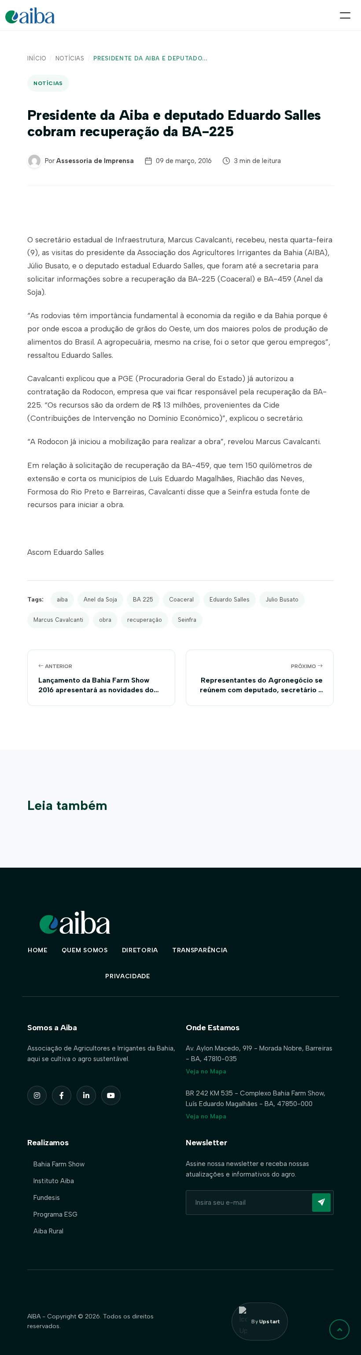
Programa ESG (55, 1214)
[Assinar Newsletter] (321, 1202)
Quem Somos (85, 950)
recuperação (144, 619)
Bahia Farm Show (59, 1164)
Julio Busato (281, 599)
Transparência (200, 950)
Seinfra (187, 619)
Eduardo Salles (230, 599)
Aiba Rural (48, 1231)
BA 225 (143, 599)
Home (38, 950)
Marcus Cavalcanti (58, 619)
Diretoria (140, 950)
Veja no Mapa (206, 1071)
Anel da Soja (100, 599)
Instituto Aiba (53, 1181)
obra (105, 619)
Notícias (70, 58)
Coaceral (181, 599)
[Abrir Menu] (345, 15)
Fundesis (46, 1198)
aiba (62, 599)
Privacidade (127, 976)
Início (36, 58)
